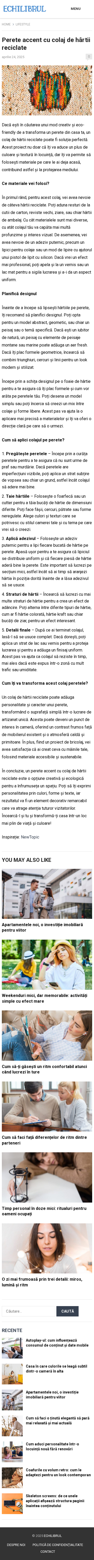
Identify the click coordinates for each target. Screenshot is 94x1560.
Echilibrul (53, 1536)
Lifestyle (23, 24)
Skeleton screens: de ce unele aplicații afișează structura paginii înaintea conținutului (55, 1501)
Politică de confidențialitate (58, 1545)
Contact (47, 1552)
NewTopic (30, 837)
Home (6, 24)
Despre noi (16, 1545)
